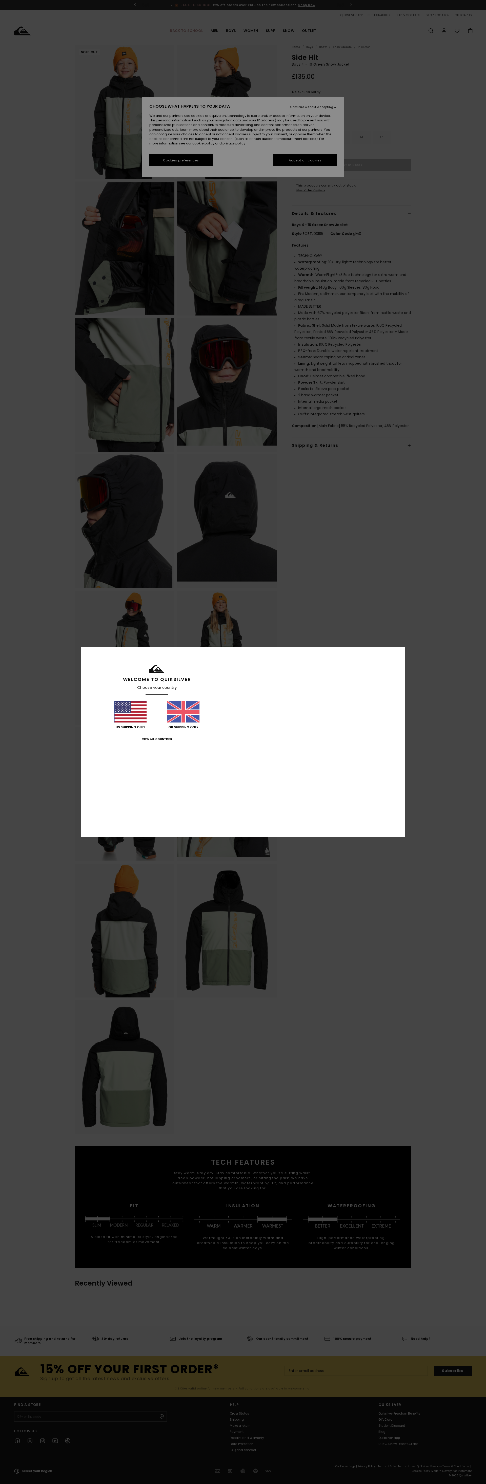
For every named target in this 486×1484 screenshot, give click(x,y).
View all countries (157, 739)
